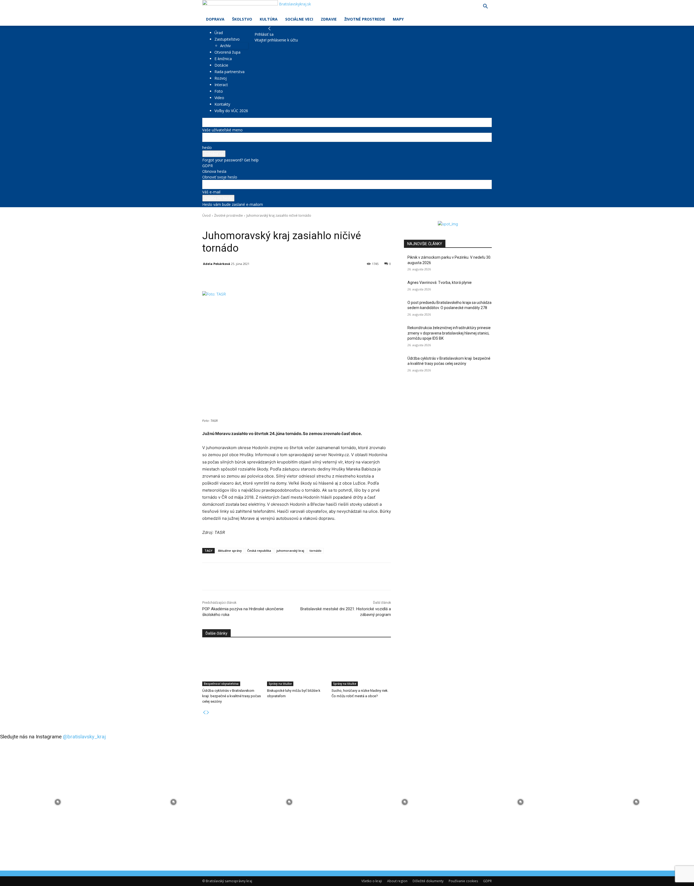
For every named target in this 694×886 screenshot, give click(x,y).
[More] (328, 277)
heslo (207, 147)
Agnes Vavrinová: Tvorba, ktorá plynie (439, 282)
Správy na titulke (280, 684)
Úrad (218, 32)
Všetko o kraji (371, 881)
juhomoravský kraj (290, 551)
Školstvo (242, 19)
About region (397, 881)
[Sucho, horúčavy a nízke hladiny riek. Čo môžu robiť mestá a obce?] (361, 665)
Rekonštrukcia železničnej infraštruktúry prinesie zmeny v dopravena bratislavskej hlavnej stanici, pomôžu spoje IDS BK (449, 333)
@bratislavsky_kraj (84, 737)
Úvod (206, 215)
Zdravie (329, 19)
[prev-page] (204, 712)
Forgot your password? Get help (230, 160)
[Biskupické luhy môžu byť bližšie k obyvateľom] (296, 665)
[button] (485, 6)
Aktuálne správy (230, 551)
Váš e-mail (211, 191)
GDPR (207, 165)
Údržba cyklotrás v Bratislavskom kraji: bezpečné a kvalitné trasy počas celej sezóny (231, 696)
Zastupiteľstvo (227, 39)
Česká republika (259, 551)
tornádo (316, 551)
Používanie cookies (463, 881)
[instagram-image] (58, 802)
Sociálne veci (299, 19)
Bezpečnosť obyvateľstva (221, 684)
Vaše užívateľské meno (222, 129)
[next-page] (208, 712)
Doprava (215, 19)
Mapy (398, 19)
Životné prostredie (364, 19)
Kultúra (269, 19)
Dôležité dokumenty (428, 881)
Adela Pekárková (216, 264)
